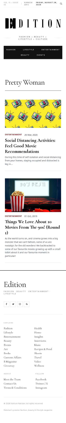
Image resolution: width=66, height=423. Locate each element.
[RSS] (26, 304)
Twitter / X (41, 383)
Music (37, 345)
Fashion (11, 50)
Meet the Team (12, 379)
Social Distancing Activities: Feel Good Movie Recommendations (30, 146)
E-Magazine (10, 361)
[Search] (61, 3)
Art (6, 349)
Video (37, 361)
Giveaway (9, 365)
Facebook (40, 379)
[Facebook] (6, 304)
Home (37, 332)
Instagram (41, 387)
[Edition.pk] (33, 23)
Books (7, 353)
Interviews (40, 340)
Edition (15, 284)
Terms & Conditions (15, 387)
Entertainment (51, 50)
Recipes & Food (43, 349)
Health (38, 328)
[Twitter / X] (13, 304)
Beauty (25, 55)
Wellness (39, 365)
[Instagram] (20, 304)
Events (41, 55)
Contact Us (10, 383)
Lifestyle (28, 50)
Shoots (38, 353)
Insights (38, 336)
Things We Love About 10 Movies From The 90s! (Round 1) (32, 227)
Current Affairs (12, 357)
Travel (37, 357)
